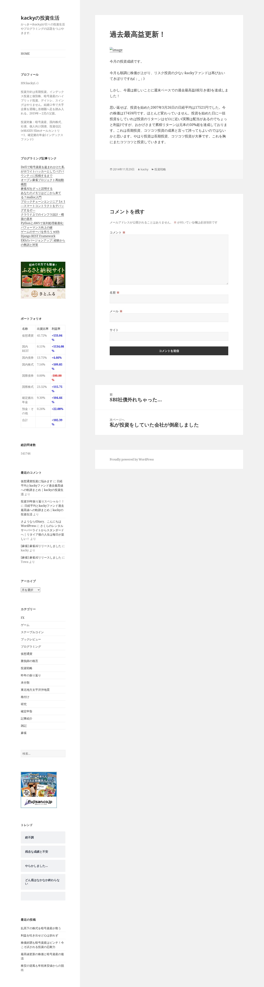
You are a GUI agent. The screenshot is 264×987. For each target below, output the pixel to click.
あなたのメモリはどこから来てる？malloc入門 (41, 195)
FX (22, 618)
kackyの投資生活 (40, 17)
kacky (144, 169)
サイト (114, 330)
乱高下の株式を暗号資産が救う (41, 928)
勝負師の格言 (29, 661)
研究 (24, 704)
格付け (25, 697)
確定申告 (26, 711)
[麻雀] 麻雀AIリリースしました (41, 546)
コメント (118, 232)
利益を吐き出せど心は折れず (39, 935)
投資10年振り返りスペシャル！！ (42, 501)
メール (116, 311)
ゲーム (25, 625)
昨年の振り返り (31, 675)
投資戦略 (26, 668)
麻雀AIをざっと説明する (37, 188)
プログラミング (31, 646)
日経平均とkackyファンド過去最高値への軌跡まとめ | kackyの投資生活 (42, 510)
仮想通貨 (26, 654)
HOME (25, 54)
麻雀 (24, 733)
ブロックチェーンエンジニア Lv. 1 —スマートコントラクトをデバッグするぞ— (43, 205)
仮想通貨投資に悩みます (36, 481)
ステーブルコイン (32, 632)
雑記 (24, 726)
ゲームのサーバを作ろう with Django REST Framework (40, 234)
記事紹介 (26, 718)
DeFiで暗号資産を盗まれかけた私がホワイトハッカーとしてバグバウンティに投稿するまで (42, 171)
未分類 (25, 682)
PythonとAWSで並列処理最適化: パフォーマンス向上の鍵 (42, 225)
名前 (115, 292)
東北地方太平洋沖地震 (35, 690)
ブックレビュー (31, 639)
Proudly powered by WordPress (132, 459)
